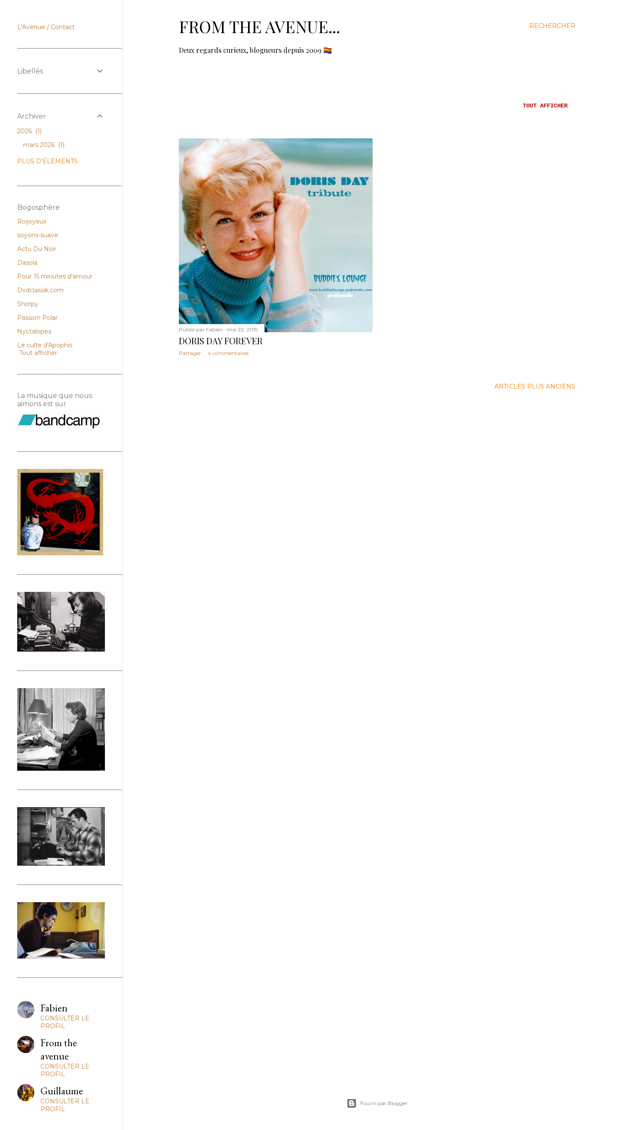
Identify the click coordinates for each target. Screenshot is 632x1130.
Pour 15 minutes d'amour (54, 276)
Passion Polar (37, 318)
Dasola (27, 262)
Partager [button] (190, 353)
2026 (28, 131)
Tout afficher (545, 105)
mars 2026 (43, 145)
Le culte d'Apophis (44, 345)
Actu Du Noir (36, 249)
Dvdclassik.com (40, 290)
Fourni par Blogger (384, 1103)
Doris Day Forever (221, 340)
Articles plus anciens (534, 386)
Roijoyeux (31, 221)
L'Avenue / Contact (46, 27)
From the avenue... (259, 26)
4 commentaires (228, 353)
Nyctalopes (34, 331)
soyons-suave (37, 235)
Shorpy (27, 304)
